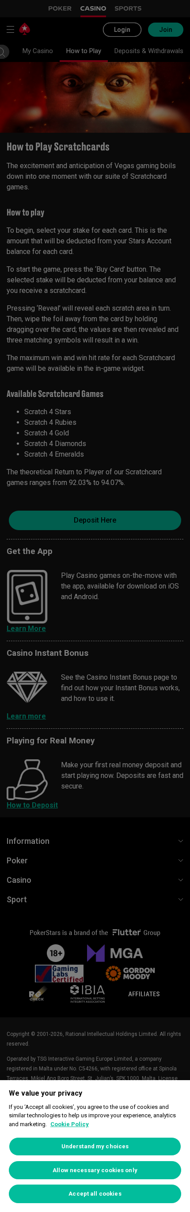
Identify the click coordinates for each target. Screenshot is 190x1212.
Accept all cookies (94, 1193)
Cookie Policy (69, 1124)
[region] (95, 1146)
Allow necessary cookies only (95, 1170)
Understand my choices (95, 1146)
